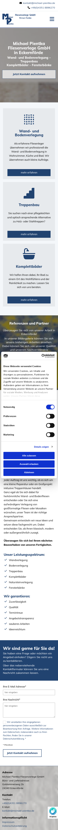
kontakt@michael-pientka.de (39, 2)
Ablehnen (29, 472)
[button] (29, 74)
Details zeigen (41, 446)
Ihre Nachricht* (11, 699)
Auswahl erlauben (29, 464)
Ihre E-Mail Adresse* (14, 686)
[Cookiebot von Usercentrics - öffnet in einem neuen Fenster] (42, 356)
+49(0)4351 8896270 (43, 7)
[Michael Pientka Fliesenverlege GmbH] (19, 19)
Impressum (8, 821)
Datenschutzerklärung (14, 825)
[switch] (50, 416)
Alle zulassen (29, 455)
